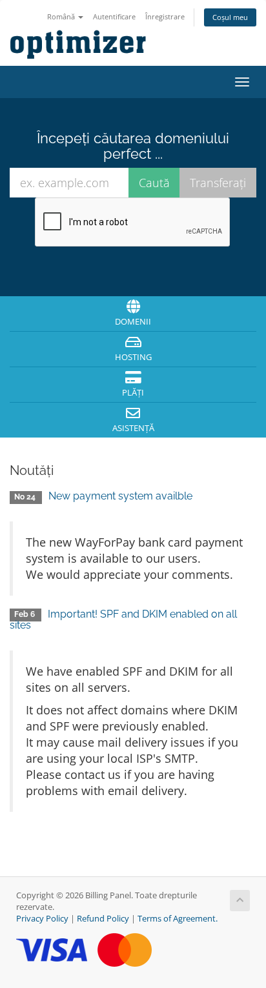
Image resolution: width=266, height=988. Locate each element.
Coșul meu (230, 17)
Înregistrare (165, 16)
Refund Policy (103, 918)
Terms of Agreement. (178, 918)
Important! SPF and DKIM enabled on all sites (123, 620)
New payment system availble (120, 496)
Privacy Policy (42, 918)
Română (62, 16)
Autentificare (114, 16)
